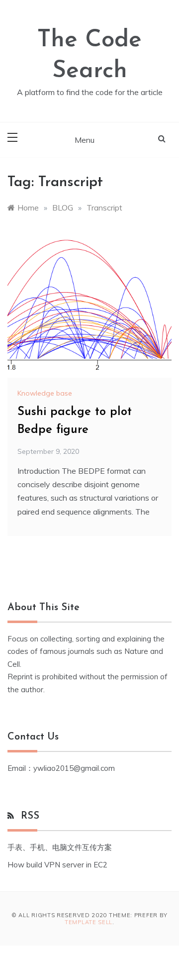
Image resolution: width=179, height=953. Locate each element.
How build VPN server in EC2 (57, 864)
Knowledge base (44, 393)
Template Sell (88, 922)
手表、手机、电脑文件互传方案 (59, 847)
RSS (30, 816)
